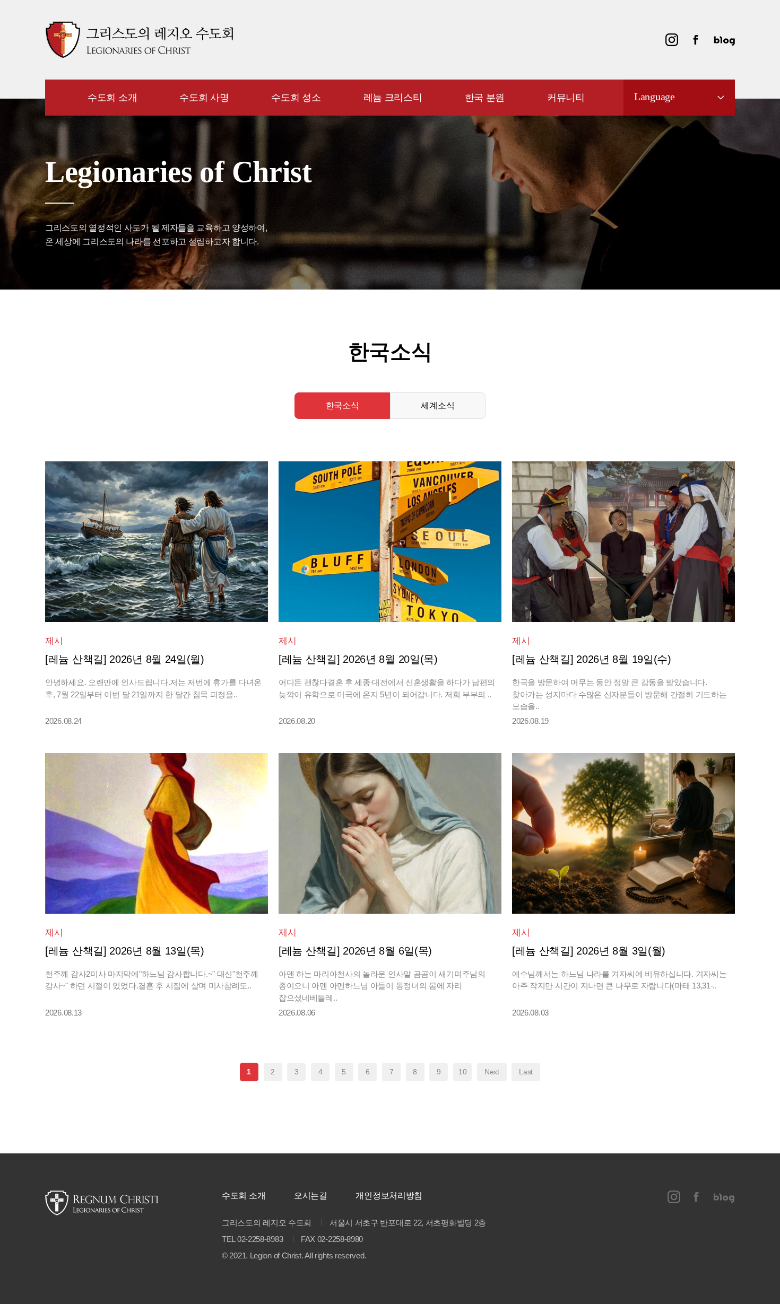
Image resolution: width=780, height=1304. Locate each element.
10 (462, 1071)
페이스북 (695, 39)
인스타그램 (671, 39)
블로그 (724, 39)
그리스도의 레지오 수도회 (139, 39)
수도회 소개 (243, 1195)
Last (526, 1071)
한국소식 (342, 405)
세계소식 (437, 405)
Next (491, 1071)
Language (654, 96)
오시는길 (310, 1195)
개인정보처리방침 (389, 1195)
